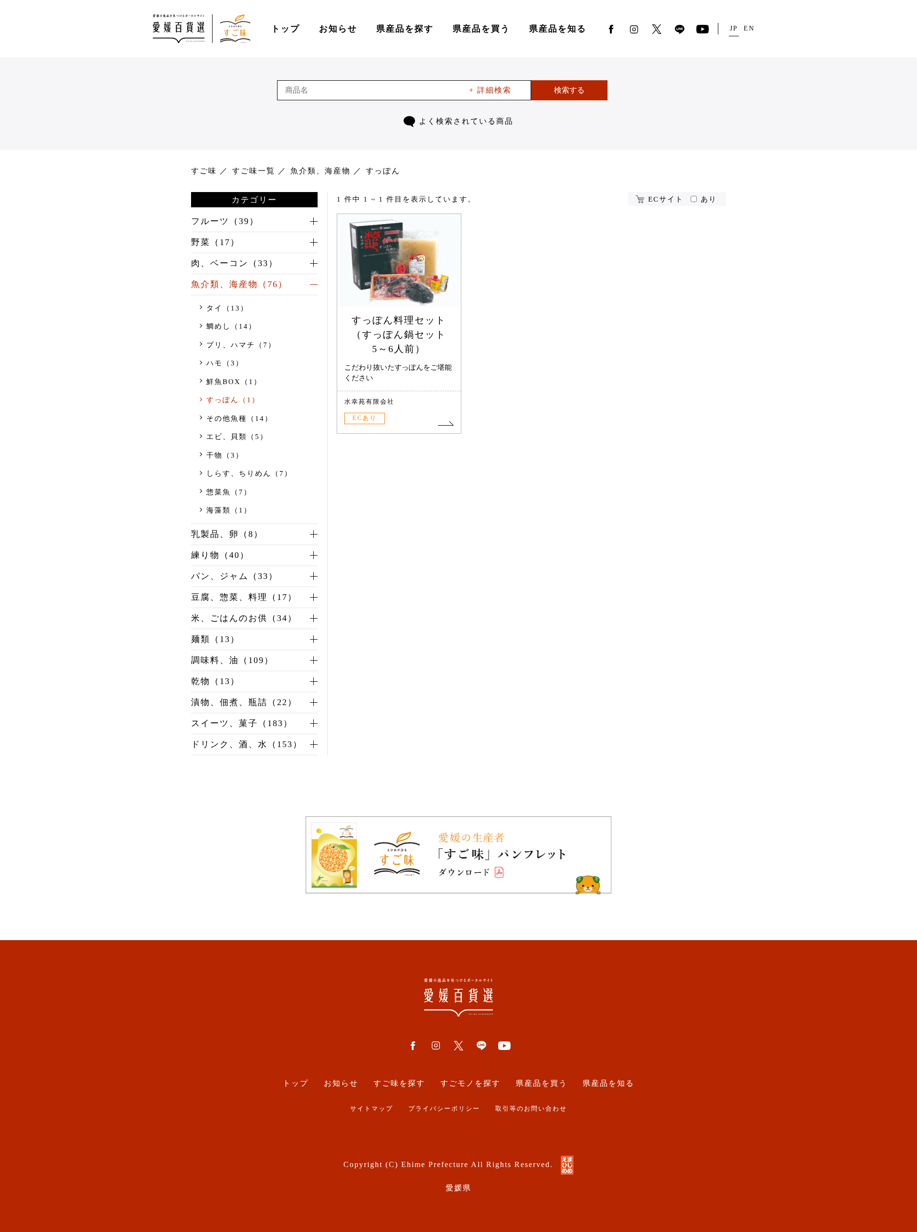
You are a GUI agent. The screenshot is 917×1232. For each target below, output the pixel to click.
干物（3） (225, 455)
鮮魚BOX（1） (234, 382)
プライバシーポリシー (444, 1108)
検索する (569, 90)
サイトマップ (371, 1108)
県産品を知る (557, 28)
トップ (285, 28)
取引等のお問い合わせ (531, 1108)
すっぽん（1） (233, 400)
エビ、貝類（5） (237, 436)
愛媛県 (458, 1188)
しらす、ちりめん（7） (249, 473)
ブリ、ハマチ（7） (241, 345)
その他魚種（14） (239, 418)
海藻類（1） (229, 510)
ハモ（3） (225, 363)
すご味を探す (399, 1083)
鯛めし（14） (231, 326)
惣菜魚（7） (229, 492)
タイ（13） (227, 308)
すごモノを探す (470, 1083)
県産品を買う (481, 28)
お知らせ (338, 28)
